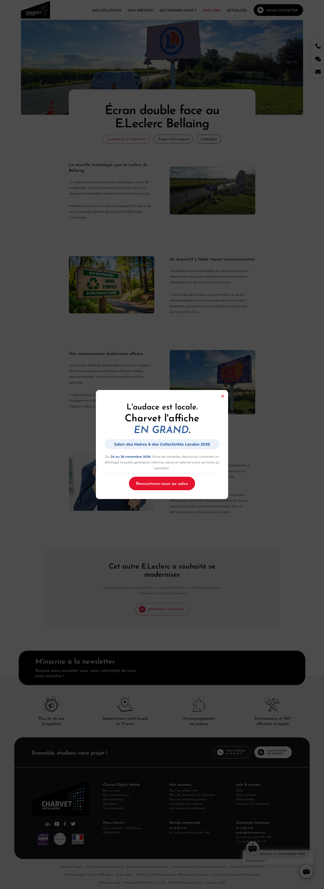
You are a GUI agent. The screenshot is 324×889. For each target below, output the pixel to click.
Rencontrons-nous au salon (162, 483)
